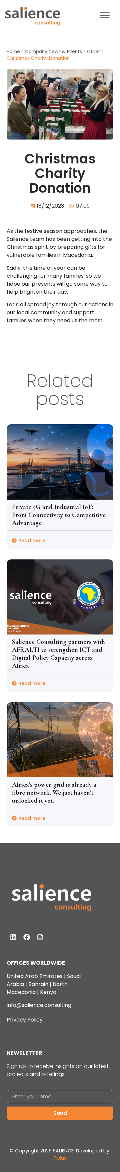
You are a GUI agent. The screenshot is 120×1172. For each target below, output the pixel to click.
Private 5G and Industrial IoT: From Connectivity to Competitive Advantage (59, 515)
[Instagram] (40, 937)
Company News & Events (53, 52)
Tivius (60, 1158)
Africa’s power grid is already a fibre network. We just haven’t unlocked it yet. (54, 793)
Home (13, 52)
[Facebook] (26, 937)
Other (93, 52)
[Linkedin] (13, 937)
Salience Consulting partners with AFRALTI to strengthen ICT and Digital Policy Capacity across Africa (58, 654)
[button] (105, 16)
